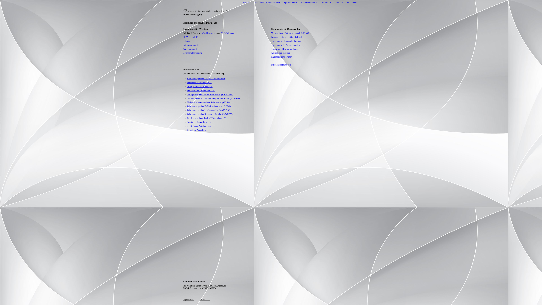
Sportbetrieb (289, 2)
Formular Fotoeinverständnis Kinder (287, 37)
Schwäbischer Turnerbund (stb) (201, 90)
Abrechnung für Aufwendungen (285, 45)
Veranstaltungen (308, 2)
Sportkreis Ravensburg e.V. (199, 122)
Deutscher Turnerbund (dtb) (199, 82)
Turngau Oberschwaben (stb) (200, 86)
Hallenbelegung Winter (281, 57)
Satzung (186, 41)
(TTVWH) (234, 98)
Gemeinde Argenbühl (196, 130)
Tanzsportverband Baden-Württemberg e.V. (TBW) (210, 94)
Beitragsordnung (190, 45)
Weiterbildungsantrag (280, 53)
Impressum (326, 2)
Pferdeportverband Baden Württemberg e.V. (206, 118)
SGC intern (352, 2)
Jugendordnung (190, 49)
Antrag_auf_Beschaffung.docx (285, 49)
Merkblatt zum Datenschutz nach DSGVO (290, 33)
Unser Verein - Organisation (265, 2)
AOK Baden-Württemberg (199, 126)
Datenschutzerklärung (192, 53)
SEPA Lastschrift (190, 37)
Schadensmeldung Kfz (281, 65)
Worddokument (209, 33)
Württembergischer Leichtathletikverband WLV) (208, 110)
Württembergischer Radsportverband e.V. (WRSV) (209, 114)
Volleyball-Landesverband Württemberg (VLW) (208, 102)
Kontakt (339, 2)
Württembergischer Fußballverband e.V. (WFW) (209, 106)
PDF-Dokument (228, 33)
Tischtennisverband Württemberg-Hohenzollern (208, 98)
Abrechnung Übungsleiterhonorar (286, 41)
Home (246, 2)
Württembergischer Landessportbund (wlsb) (206, 78)
